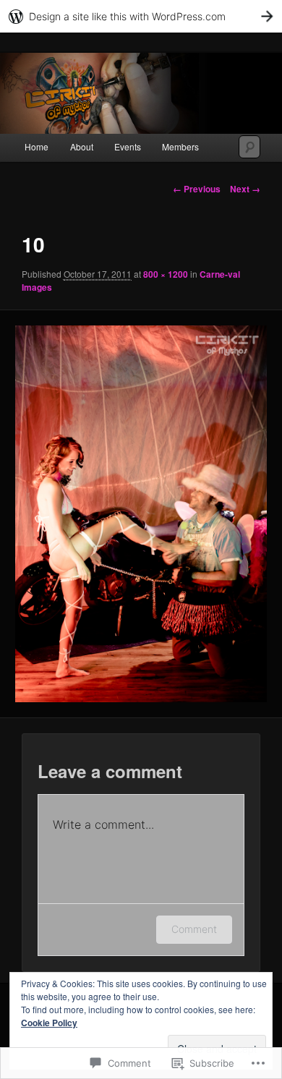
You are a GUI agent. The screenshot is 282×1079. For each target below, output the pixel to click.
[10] (140, 513)
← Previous (197, 188)
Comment (194, 929)
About (81, 146)
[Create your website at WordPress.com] (141, 16)
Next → (245, 188)
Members (180, 146)
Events (127, 146)
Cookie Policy (49, 1022)
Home (36, 146)
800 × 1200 (165, 274)
